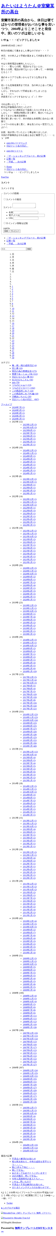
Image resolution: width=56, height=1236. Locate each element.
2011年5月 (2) (29, 904)
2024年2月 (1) (29, 470)
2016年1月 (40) (30, 746)
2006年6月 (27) (30, 1087)
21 (13, 335)
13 (13, 316)
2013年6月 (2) (29, 838)
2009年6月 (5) (29, 976)
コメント (7, 207)
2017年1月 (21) (30, 709)
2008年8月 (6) (29, 1007)
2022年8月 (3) (29, 511)
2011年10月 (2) (30, 889)
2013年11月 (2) (30, 823)
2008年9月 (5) (29, 1004)
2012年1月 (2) (29, 878)
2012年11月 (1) (30, 855)
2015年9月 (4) (29, 757)
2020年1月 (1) (29, 600)
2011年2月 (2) (29, 912)
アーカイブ (6, 404)
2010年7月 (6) (29, 935)
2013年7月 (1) (29, 835)
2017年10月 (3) (30, 683)
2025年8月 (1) (29, 430)
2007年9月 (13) (30, 1042)
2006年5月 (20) (30, 1090)
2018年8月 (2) (29, 651)
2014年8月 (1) (29, 798)
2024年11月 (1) (30, 453)
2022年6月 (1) (29, 513)
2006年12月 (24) (30, 1070)
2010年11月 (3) (30, 924)
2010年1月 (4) (29, 953)
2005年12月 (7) (30, 1108)
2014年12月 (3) (30, 786)
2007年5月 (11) (30, 1053)
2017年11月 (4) (30, 680)
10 (13, 308)
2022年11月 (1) (30, 502)
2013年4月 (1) (29, 841)
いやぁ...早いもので (21, 1182)
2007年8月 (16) (30, 1044)
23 (13, 340)
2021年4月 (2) (29, 554)
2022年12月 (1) (30, 499)
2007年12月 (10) (30, 1033)
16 (13, 323)
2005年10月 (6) (30, 1113)
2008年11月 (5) (30, 998)
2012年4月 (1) (29, 869)
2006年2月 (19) (30, 1099)
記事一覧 (11, 159)
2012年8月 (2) (29, 861)
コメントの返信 (13, 199)
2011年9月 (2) (29, 892)
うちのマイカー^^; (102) (23, 388)
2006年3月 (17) (30, 1096)
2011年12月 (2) (30, 884)
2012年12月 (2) (30, 852)
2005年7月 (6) (29, 1122)
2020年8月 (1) (29, 579)
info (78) (15, 382)
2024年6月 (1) (29, 459)
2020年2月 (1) (29, 597)
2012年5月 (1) (29, 866)
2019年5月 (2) (29, 622)
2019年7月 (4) (29, 617)
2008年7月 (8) (29, 1010)
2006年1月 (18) (30, 1102)
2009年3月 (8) (29, 984)
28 (13, 353)
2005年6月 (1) (29, 1125)
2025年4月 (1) (29, 439)
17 (13, 326)
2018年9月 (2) (29, 648)
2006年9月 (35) (30, 1079)
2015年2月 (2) (29, 777)
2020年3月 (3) (29, 594)
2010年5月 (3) (29, 941)
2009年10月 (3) (30, 964)
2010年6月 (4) (29, 938)
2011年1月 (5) (29, 915)
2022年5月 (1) (29, 516)
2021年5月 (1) (29, 551)
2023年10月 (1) (30, 482)
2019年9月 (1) (29, 614)
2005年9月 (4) (29, 1116)
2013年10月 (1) (30, 826)
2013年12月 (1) (30, 821)
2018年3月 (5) (29, 666)
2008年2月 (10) (30, 1024)
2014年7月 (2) (29, 800)
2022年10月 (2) (30, 505)
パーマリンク (17, 143)
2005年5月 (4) (29, 1128)
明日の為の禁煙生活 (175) (24, 371)
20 (13, 333)
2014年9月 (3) (29, 795)
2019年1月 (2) (29, 634)
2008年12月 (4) (30, 996)
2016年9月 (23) (30, 723)
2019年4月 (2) (29, 625)
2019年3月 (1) (29, 628)
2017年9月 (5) (29, 686)
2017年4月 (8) (29, 700)
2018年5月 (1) (29, 660)
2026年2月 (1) (18, 416)
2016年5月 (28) (30, 734)
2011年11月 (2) (30, 887)
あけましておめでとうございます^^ (29, 1173)
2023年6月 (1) (29, 488)
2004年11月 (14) (30, 1148)
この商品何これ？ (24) (22, 391)
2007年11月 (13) (30, 1036)
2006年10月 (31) (30, 1076)
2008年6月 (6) (29, 1013)
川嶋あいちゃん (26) (21, 396)
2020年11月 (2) (30, 571)
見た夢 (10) (17, 368)
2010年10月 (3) (30, 927)
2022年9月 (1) (29, 508)
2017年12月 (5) (30, 677)
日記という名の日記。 (17, 146)
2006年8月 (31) (30, 1082)
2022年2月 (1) (29, 522)
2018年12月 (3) (30, 640)
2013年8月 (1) (29, 832)
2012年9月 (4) (29, 858)
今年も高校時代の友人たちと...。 (28, 1179)
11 (13, 311)
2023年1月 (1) (29, 493)
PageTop (5, 177)
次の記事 (16, 162)
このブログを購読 (10, 1208)
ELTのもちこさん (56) (22, 380)
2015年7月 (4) (29, 763)
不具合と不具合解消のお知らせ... (28, 1184)
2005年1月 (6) (29, 1139)
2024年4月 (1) (29, 465)
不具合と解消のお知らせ (24, 1159)
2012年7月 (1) (29, 864)
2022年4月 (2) (29, 519)
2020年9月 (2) (29, 577)
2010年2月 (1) (29, 950)
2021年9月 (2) (29, 539)
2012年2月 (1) (29, 875)
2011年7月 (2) (29, 898)
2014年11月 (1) (30, 789)
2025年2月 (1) (29, 442)
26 (13, 348)
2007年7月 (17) (30, 1047)
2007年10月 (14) (30, 1039)
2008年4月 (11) (30, 1019)
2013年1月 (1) (29, 846)
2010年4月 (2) (29, 944)
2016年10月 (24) (30, 720)
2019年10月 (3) (30, 611)
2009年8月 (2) (29, 970)
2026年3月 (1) (18, 413)
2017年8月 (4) (29, 689)
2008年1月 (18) (30, 1027)
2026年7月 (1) (18, 407)
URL (11, 218)
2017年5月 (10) (30, 697)
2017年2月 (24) (30, 706)
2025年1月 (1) (29, 445)
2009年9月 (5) (29, 967)
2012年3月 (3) (29, 872)
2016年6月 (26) (30, 732)
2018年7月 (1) (29, 654)
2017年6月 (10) (30, 694)
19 (13, 331)
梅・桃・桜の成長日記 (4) (24, 365)
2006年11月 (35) (30, 1073)
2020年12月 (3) (30, 568)
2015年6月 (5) (29, 766)
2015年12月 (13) (30, 752)
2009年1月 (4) (29, 990)
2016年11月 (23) (30, 717)
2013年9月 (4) (29, 829)
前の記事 (26, 156)
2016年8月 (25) (30, 726)
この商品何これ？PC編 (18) (25, 394)
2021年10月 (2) (30, 536)
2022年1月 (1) (29, 525)
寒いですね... (18, 1170)
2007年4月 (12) (30, 1056)
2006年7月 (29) (30, 1085)
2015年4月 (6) (29, 772)
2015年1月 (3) (29, 780)
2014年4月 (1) (29, 806)
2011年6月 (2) (29, 901)
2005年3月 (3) (29, 1133)
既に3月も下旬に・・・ (23, 1167)
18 (13, 328)
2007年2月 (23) (30, 1062)
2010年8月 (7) (29, 932)
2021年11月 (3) (30, 534)
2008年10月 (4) (30, 1001)
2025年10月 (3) (30, 427)
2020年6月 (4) (29, 585)
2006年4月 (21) (30, 1093)
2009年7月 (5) (29, 973)
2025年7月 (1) (29, 433)
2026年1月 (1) (18, 419)
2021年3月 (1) (29, 556)
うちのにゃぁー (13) (21, 385)
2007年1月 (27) (30, 1065)
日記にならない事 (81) (22, 377)
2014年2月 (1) (29, 812)
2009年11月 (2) (30, 961)
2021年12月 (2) (30, 531)
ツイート (15, 151)
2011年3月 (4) (29, 910)
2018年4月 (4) (29, 663)
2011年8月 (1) (29, 895)
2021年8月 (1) (29, 542)
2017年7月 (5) (29, 691)
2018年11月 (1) (30, 643)
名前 (11, 212)
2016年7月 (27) (30, 729)
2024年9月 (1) (29, 456)
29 (13, 355)
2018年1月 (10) (30, 671)
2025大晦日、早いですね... (25, 1176)
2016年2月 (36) (30, 743)
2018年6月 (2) (29, 657)
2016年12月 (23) (30, 714)
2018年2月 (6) (29, 668)
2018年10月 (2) (30, 645)
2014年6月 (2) (29, 803)
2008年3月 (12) (30, 1021)
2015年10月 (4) (30, 755)
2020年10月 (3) (30, 574)
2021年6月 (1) (29, 548)
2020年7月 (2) (29, 582)
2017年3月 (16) (30, 703)
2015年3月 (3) (29, 775)
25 (13, 345)
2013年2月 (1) (29, 843)
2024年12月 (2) (30, 450)
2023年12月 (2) (30, 479)
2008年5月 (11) (30, 1016)
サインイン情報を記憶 (17, 223)
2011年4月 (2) (29, 907)
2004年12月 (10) (30, 1145)
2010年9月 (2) (29, 930)
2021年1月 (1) (29, 562)
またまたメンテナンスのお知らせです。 (31, 1187)
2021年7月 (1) (29, 545)
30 (13, 358)
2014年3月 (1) (29, 809)
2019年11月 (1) (30, 608)
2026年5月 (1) (18, 410)
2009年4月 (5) (29, 981)
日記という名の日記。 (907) (25, 399)
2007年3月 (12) (30, 1059)
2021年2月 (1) (29, 559)
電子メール (14, 215)
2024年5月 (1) (29, 462)
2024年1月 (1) (29, 473)
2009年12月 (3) (30, 958)
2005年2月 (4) (29, 1136)
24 (13, 343)
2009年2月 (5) (29, 987)
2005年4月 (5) (29, 1131)
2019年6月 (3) (29, 620)
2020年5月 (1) (29, 588)
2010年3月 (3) (29, 947)
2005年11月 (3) (30, 1110)
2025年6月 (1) (29, 436)
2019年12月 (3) (30, 605)
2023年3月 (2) (29, 490)
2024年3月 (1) (29, 467)
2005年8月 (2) (29, 1119)
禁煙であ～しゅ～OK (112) (25, 374)
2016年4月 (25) (30, 737)
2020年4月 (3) (29, 591)
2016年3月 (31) (30, 740)
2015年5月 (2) (29, 769)
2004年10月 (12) (30, 1151)
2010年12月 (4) (30, 921)
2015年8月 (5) (29, 760)
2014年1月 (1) (29, 815)
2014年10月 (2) (30, 792)
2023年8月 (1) (29, 485)
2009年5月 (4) (29, 978)
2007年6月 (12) (30, 1050)
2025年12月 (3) (30, 424)
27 (13, 350)
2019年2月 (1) (29, 631)
